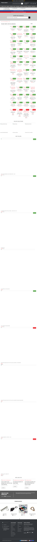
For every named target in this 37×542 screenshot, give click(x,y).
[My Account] (33, 3)
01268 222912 (5, 524)
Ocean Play (21, 6)
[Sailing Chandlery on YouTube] (32, 532)
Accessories (11, 6)
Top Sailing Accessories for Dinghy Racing (18, 482)
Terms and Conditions (13, 534)
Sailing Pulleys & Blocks (31, 128)
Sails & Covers (25, 6)
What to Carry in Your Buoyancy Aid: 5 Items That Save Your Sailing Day (6, 483)
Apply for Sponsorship (13, 533)
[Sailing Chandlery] (4, 2)
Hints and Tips (18, 477)
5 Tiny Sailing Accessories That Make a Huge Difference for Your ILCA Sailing (30, 483)
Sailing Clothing (18, 128)
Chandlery (8, 6)
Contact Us (12, 526)
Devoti (14, 6)
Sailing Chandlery (5, 540)
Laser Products (18, 6)
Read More (3, 487)
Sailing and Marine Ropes (6, 128)
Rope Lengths (29, 6)
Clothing (3, 6)
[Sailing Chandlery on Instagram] (27, 532)
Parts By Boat (33, 6)
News (18, 527)
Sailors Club (12, 527)
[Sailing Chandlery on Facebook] (29, 532)
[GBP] (31, 3)
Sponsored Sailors (13, 532)
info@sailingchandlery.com (6, 526)
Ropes (5, 6)
